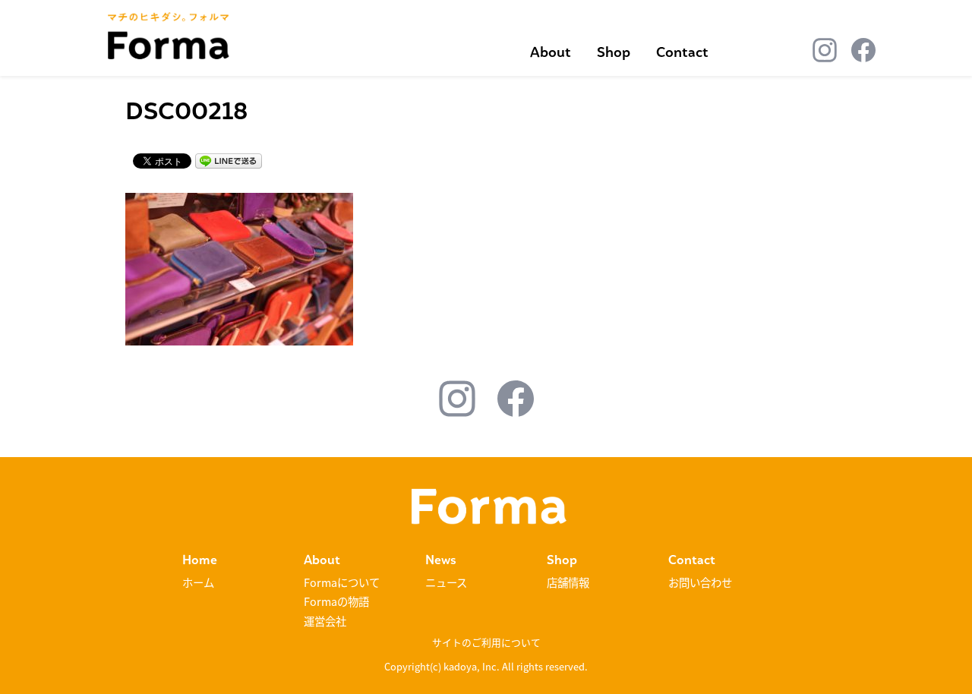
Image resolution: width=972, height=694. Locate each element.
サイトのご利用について (486, 642)
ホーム (198, 582)
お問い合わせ (700, 582)
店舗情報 (568, 582)
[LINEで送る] (228, 160)
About (550, 52)
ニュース (446, 582)
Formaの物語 (336, 601)
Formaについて (342, 582)
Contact (682, 52)
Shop (613, 52)
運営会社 (325, 621)
